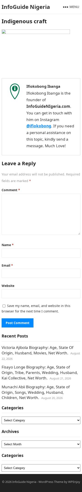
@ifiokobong (38, 126)
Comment (11, 190)
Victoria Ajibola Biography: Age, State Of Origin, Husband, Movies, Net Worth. (37, 350)
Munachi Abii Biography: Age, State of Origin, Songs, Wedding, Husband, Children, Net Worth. (36, 392)
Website (8, 285)
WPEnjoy (74, 482)
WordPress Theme (50, 482)
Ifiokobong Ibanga (43, 86)
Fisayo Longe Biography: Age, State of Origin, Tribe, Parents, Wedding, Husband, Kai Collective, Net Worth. (40, 372)
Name (8, 245)
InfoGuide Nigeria (26, 6)
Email (7, 265)
